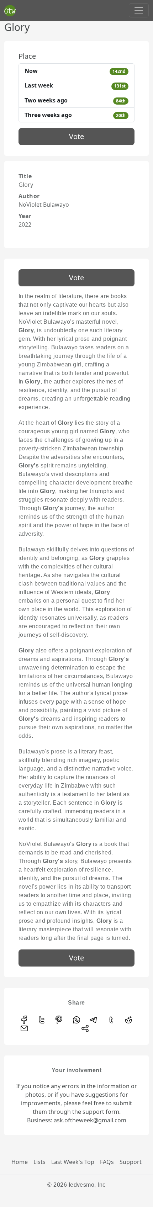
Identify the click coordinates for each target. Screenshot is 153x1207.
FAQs (107, 1162)
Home (19, 1162)
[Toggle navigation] (139, 10)
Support (131, 1162)
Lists (39, 1162)
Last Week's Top (72, 1162)
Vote (76, 136)
